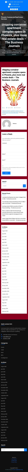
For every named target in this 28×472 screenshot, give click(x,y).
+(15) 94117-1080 (6, 338)
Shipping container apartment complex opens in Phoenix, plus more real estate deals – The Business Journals (14, 52)
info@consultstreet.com (15, 6)
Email (3, 160)
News (2, 352)
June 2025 (4, 271)
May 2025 (4, 274)
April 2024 (4, 305)
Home (14, 49)
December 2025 (5, 253)
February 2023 (5, 311)
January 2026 (5, 251)
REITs (2, 355)
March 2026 (4, 245)
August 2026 (4, 230)
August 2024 (4, 299)
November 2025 (5, 256)
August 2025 (4, 265)
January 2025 (5, 285)
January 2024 (5, 308)
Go (24, 185)
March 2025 (4, 279)
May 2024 (4, 302)
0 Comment (18, 107)
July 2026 (4, 233)
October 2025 (5, 259)
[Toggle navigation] (25, 21)
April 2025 (4, 276)
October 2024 (5, 294)
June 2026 (4, 236)
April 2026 (4, 242)
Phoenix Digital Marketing (17, 469)
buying (2, 347)
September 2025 (5, 262)
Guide (2, 349)
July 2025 (4, 268)
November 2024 (5, 291)
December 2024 (5, 288)
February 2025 (5, 282)
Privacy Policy (14, 462)
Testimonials (14, 460)
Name (4, 154)
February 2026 (5, 248)
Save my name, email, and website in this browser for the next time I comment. (13, 168)
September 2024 (5, 297)
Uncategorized (4, 357)
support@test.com (7, 336)
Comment (4, 143)
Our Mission (14, 459)
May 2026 (4, 239)
